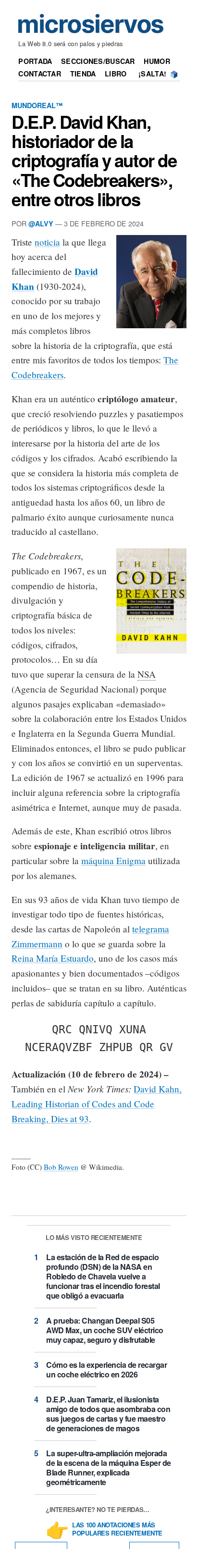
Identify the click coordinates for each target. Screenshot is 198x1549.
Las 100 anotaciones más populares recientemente (117, 1529)
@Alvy (40, 223)
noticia (47, 242)
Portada (35, 61)
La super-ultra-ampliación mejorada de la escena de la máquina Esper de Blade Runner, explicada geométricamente (108, 1467)
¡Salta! (152, 73)
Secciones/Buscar (98, 61)
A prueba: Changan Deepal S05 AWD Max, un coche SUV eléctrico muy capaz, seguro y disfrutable (104, 1330)
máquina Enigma (113, 861)
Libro (115, 73)
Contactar (39, 73)
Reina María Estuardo (53, 958)
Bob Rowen (61, 1167)
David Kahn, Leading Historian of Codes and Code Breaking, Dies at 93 (97, 1103)
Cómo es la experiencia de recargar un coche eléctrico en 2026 (106, 1369)
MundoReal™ (37, 105)
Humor (157, 61)
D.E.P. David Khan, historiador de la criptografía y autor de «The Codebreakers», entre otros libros (94, 160)
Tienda (83, 73)
